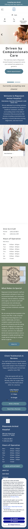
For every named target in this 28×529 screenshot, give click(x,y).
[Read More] (17, 385)
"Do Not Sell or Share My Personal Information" (12, 507)
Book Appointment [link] (12, 466)
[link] (14, 9)
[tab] (6, 241)
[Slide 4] (16, 157)
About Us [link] (14, 344)
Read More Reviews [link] (14, 409)
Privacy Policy (15, 496)
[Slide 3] (14, 157)
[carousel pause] (26, 42)
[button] (2, 9)
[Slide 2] (17, 82)
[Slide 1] (11, 157)
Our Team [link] (5, 473)
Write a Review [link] (14, 403)
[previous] (2, 34)
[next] (26, 34)
